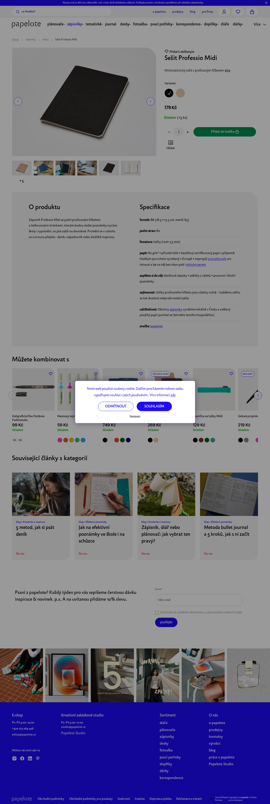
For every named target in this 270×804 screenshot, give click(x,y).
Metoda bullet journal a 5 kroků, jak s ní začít (226, 531)
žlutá (71, 440)
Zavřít (187, 146)
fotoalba (166, 750)
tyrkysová (212, 440)
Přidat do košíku (223, 132)
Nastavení (135, 416)
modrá (83, 440)
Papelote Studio (73, 733)
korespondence (171, 778)
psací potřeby (170, 757)
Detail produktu (33, 402)
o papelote (217, 723)
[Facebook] (22, 758)
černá (105, 440)
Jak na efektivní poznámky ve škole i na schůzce (102, 534)
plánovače (167, 730)
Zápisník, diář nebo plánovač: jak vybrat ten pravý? (165, 534)
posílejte (166, 622)
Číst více (20, 554)
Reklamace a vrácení (189, 799)
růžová (59, 440)
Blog (192, 12)
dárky (164, 771)
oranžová (65, 440)
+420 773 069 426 (23, 728)
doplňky (166, 764)
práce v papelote (221, 757)
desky (164, 743)
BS (14, 440)
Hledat (17, 12)
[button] (18, 101)
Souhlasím (154, 406)
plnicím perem (196, 265)
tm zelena (206, 440)
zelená (77, 440)
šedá (246, 440)
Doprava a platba (160, 799)
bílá (110, 440)
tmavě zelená (122, 440)
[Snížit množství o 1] (169, 132)
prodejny (216, 730)
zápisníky (176, 310)
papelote (156, 326)
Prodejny (177, 12)
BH (20, 440)
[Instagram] (14, 758)
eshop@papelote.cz (24, 734)
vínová (201, 440)
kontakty (216, 737)
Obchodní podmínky (51, 799)
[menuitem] (55, 25)
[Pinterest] (37, 758)
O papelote (159, 12)
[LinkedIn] (30, 758)
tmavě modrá (128, 440)
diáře (164, 723)
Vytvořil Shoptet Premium (221, 798)
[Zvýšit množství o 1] (187, 132)
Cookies (140, 799)
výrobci (214, 743)
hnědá (155, 440)
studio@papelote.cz (73, 727)
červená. (116, 440)
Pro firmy (207, 12)
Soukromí (124, 799)
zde (173, 395)
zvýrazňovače (217, 259)
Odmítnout (115, 406)
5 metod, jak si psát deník (35, 531)
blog (212, 750)
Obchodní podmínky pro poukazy (91, 799)
